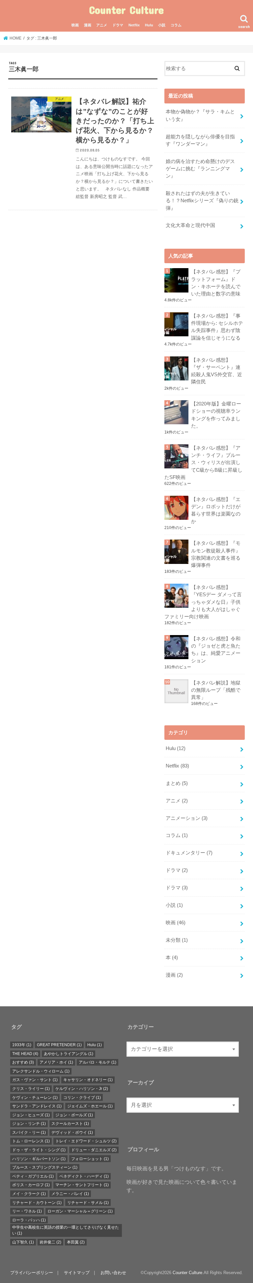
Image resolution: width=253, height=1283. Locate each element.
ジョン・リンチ (29, 1123)
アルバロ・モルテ (97, 1062)
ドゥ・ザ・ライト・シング (39, 1150)
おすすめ (23, 1062)
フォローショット (90, 1159)
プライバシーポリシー (31, 1272)
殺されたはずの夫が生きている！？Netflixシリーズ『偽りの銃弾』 (202, 200)
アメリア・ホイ (56, 1062)
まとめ (177, 783)
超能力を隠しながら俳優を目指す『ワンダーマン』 (200, 140)
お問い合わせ (113, 1272)
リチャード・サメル (88, 1202)
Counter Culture (126, 9)
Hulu (149, 25)
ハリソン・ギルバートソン (39, 1159)
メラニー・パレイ (70, 1193)
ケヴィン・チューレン (35, 1097)
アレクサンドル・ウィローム (41, 1071)
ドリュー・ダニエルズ (94, 1150)
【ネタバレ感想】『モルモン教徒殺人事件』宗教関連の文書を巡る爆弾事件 (215, 554)
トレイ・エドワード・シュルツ (86, 1141)
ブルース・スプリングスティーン (44, 1167)
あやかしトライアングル (68, 1053)
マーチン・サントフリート (82, 1185)
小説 (161, 25)
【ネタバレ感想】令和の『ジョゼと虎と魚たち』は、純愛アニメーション (215, 649)
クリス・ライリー (31, 1088)
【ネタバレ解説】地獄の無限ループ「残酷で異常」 (215, 690)
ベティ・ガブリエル (33, 1176)
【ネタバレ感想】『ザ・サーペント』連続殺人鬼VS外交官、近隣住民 (216, 371)
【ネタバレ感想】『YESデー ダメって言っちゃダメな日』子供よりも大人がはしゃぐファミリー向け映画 (203, 602)
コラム (176, 25)
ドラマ (117, 25)
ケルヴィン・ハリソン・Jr (81, 1088)
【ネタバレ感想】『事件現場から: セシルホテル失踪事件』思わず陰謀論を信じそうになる (217, 327)
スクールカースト (70, 1123)
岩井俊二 (50, 1242)
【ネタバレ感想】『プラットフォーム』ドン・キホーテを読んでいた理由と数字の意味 (215, 282)
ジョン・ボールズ (74, 1115)
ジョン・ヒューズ (31, 1115)
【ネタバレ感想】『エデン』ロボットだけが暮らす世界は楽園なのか (215, 510)
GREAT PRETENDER (59, 1045)
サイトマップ (77, 1272)
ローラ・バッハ (29, 1220)
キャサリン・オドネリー (88, 1079)
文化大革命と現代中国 (190, 225)
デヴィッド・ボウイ (72, 1132)
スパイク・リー (29, 1132)
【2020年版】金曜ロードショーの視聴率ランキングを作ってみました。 (216, 415)
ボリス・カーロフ (31, 1185)
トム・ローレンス (31, 1141)
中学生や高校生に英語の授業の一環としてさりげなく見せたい (65, 1230)
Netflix (134, 25)
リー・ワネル (27, 1211)
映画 (75, 25)
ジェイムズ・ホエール (90, 1106)
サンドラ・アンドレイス (37, 1106)
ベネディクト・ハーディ (84, 1176)
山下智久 (23, 1242)
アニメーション (187, 818)
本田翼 (76, 1242)
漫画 (87, 25)
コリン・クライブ (82, 1097)
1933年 (21, 1045)
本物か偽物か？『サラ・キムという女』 (200, 115)
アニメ (101, 25)
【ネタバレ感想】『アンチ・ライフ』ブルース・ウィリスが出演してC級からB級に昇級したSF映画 (203, 462)
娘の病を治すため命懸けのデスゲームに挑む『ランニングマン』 (200, 169)
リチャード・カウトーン (37, 1202)
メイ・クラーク (29, 1193)
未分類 (177, 940)
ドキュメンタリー (189, 852)
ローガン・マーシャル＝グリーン (80, 1211)
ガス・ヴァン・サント (35, 1079)
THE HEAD (25, 1053)
